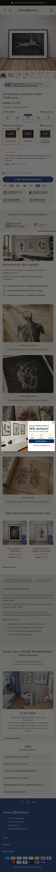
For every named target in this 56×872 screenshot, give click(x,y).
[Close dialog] (53, 422)
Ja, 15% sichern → (41, 441)
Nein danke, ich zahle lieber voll (41, 445)
